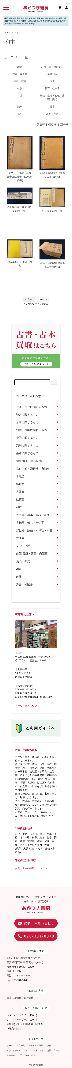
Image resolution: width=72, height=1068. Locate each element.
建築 (19, 576)
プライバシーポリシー (29, 1055)
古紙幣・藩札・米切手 (30, 522)
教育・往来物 (52, 88)
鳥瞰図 (20, 484)
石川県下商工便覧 (17, 207)
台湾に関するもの (27, 422)
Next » (43, 299)
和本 (16, 32)
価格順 (52, 124)
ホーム (7, 32)
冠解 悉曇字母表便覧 (51, 173)
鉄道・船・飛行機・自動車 (33, 468)
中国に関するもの (27, 437)
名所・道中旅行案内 (52, 66)
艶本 (19, 106)
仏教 (19, 88)
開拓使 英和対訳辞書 (51, 263)
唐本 (52, 106)
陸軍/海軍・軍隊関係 (29, 460)
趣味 (19, 569)
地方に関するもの (27, 414)
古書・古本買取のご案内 (39, 1045)
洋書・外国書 (24, 584)
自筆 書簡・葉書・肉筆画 (32, 553)
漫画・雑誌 (23, 561)
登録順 (40, 124)
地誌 (19, 66)
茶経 (43, 210)
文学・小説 (23, 545)
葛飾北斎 (52, 74)
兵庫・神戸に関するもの (31, 406)
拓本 (19, 113)
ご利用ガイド (37, 1050)
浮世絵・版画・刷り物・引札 (34, 530)
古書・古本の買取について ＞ (31, 868)
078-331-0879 (28, 689)
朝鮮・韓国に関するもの (31, 430)
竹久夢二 (21, 538)
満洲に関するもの (27, 445)
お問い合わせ (53, 1050)
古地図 (20, 476)
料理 (19, 95)
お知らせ (11, 1055)
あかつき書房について (17, 1050)
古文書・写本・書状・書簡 (33, 514)
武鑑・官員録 (19, 74)
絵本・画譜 (20, 81)
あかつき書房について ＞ (29, 705)
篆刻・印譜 (52, 113)
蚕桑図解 (13, 262)
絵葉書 (20, 499)
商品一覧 (20, 1045)
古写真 (20, 491)
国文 (52, 81)
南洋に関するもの (27, 453)
